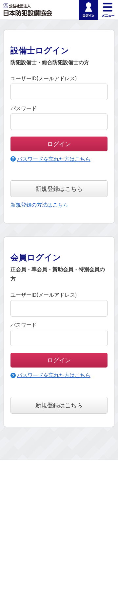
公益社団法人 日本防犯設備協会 (27, 9)
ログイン (88, 10)
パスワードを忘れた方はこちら (53, 159)
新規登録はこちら (59, 188)
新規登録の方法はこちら (39, 205)
